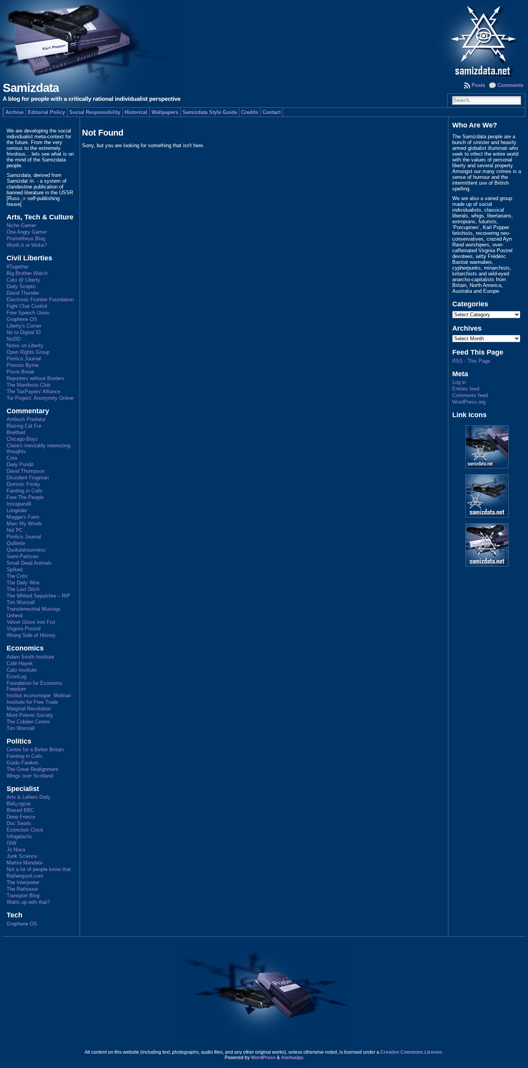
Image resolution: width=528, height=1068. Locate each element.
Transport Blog (23, 895)
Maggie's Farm (23, 517)
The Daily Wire (23, 583)
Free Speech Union (28, 313)
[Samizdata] (264, 38)
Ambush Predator (26, 419)
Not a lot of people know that (39, 869)
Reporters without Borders (36, 378)
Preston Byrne (23, 365)
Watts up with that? (28, 902)
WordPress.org (468, 402)
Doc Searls (19, 823)
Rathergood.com (25, 876)
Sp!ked (14, 569)
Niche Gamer (21, 225)
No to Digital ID (24, 332)
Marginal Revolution (29, 708)
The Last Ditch (23, 589)
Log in (459, 382)
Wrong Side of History (31, 635)
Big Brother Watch (27, 273)
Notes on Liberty (25, 345)
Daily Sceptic (21, 286)
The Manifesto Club (28, 385)
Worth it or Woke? (27, 245)
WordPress (263, 1057)
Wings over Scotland (30, 776)
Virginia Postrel (24, 629)
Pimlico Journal (24, 359)
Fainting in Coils (25, 491)
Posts (478, 85)
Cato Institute (22, 670)
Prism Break (20, 372)
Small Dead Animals (29, 563)
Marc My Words (24, 523)
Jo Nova (16, 849)
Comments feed (470, 395)
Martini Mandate (25, 863)
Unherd (14, 615)
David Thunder (23, 293)
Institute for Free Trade (32, 702)
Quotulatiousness (26, 550)
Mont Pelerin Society (30, 715)
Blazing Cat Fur (24, 426)
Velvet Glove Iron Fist (31, 622)
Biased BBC (20, 810)
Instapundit (19, 504)
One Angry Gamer (27, 232)
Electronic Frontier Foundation (40, 299)
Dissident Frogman (28, 478)
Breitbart (16, 432)
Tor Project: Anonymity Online (40, 398)
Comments (510, 85)
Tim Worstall (21, 602)
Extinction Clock (25, 830)
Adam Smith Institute (30, 657)
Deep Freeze (21, 817)
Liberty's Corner (24, 326)
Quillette (16, 543)
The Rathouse (22, 889)
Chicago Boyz (22, 439)
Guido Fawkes (23, 763)
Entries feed (465, 389)
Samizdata (31, 88)
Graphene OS (22, 319)
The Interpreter (23, 882)
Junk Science (22, 856)
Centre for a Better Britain (35, 749)
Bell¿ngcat (19, 804)
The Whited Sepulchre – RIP (38, 596)
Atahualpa (292, 1057)
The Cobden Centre (28, 722)
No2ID (13, 339)
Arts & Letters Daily (29, 797)
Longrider (17, 510)
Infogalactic (19, 836)
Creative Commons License (411, 1052)
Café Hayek (20, 663)
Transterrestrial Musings (34, 609)
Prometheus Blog (26, 238)
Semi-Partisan (22, 556)
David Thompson (25, 471)
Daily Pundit (20, 464)
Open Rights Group (28, 352)
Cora (12, 458)
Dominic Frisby (23, 484)
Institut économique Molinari (39, 695)
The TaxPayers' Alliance (33, 391)
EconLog (16, 676)
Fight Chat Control (27, 306)
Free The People (25, 497)
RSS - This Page (471, 361)
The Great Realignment (32, 769)
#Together (18, 267)
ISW (11, 843)
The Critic (17, 576)
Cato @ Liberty (23, 280)
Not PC (15, 530)
